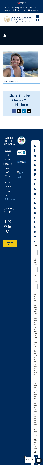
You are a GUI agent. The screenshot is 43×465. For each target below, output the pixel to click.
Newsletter (34, 10)
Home (7, 7)
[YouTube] (5, 226)
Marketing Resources (19, 7)
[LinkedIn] (9, 226)
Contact (24, 10)
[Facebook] (5, 221)
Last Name (35, 278)
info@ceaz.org (9, 199)
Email (35, 246)
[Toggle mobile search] (38, 20)
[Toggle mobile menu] (38, 16)
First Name (35, 261)
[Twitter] (9, 221)
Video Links (33, 7)
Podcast (16, 10)
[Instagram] (7, 231)
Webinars (7, 10)
